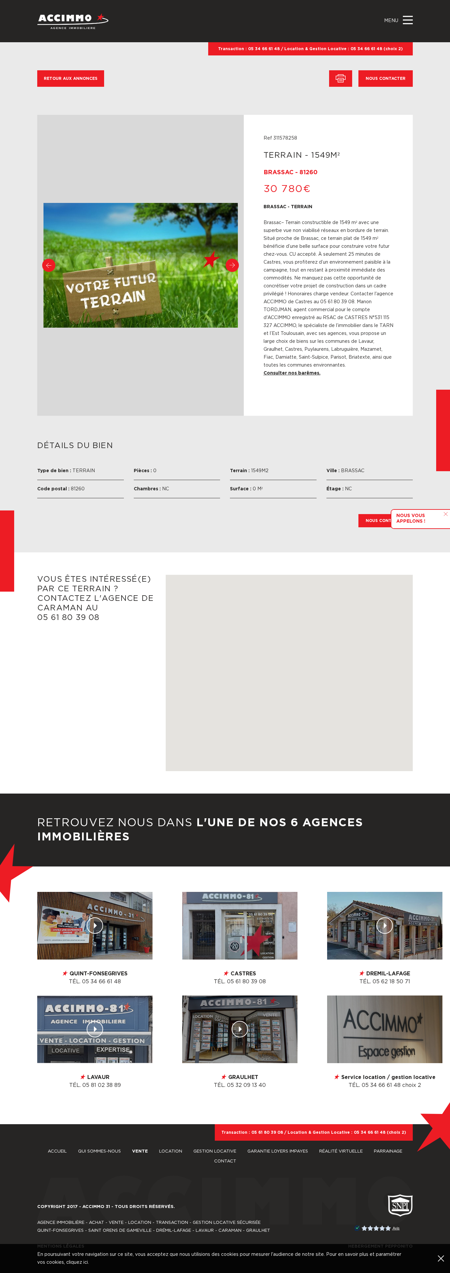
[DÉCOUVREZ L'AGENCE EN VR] (95, 926)
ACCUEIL (58, 1151)
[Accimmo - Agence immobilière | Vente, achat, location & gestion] (72, 20)
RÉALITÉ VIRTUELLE (341, 1151)
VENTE (140, 1151)
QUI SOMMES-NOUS (100, 1151)
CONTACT (225, 1161)
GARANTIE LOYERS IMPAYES (278, 1151)
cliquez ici (77, 1262)
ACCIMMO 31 (96, 1207)
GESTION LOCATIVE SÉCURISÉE (227, 1223)
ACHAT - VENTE (106, 1223)
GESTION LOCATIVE (215, 1151)
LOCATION (171, 1151)
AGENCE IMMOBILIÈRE (60, 1223)
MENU (392, 20)
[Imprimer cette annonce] (340, 78)
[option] (140, 265)
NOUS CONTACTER (386, 79)
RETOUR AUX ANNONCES (71, 79)
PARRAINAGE (388, 1151)
